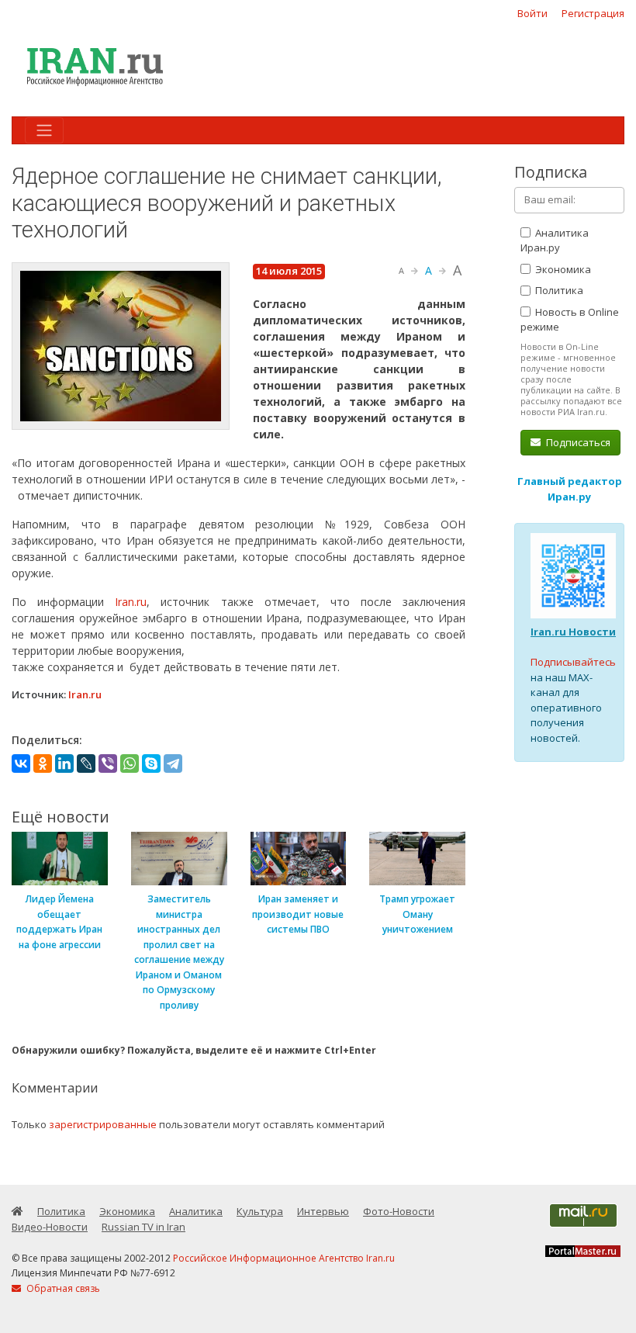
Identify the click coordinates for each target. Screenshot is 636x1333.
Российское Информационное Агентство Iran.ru (284, 1258)
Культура (260, 1211)
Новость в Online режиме (569, 319)
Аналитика (196, 1211)
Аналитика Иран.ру (554, 240)
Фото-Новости (398, 1211)
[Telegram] (173, 763)
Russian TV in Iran (143, 1227)
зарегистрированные (103, 1124)
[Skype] (151, 763)
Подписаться (577, 442)
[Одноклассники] (42, 763)
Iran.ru (131, 601)
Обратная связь (62, 1288)
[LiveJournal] (86, 763)
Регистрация (593, 13)
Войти (532, 13)
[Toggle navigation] (44, 130)
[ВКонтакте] (21, 763)
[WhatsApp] (129, 763)
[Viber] (108, 763)
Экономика (562, 269)
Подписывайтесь (573, 662)
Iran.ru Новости (573, 632)
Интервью (323, 1211)
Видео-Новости (50, 1227)
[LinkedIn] (64, 763)
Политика (558, 290)
